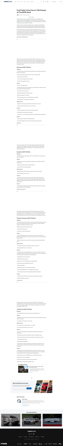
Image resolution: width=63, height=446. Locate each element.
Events (29, 1)
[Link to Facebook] (45, 1)
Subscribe (29, 388)
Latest (15, 1)
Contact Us (25, 436)
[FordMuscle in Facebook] (31, 434)
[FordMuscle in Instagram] (29, 434)
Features (32, 1)
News (19, 1)
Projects (25, 1)
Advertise (42, 436)
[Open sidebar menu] (1, 1)
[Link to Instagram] (43, 1)
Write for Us (37, 436)
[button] (31, 17)
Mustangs (24, 21)
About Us (20, 436)
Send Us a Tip (31, 436)
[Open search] (41, 1)
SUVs (32, 21)
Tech (21, 1)
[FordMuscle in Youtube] (34, 434)
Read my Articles (25, 405)
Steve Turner (31, 372)
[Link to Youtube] (48, 1)
